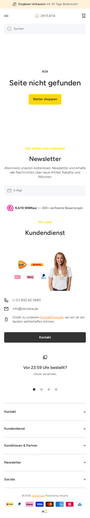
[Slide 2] (41, 389)
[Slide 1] (34, 389)
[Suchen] (8, 29)
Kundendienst (45, 233)
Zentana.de (38, 495)
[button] (84, 16)
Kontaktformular (52, 317)
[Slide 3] (49, 389)
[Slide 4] (56, 389)
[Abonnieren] (80, 190)
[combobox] (45, 29)
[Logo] (45, 16)
